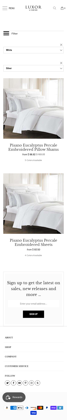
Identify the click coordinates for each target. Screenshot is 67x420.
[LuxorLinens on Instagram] (31, 383)
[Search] (56, 8)
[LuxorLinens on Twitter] (7, 383)
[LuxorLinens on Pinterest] (25, 383)
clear (61, 45)
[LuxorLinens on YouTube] (19, 383)
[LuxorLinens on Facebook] (13, 383)
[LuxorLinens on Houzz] (37, 383)
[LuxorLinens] (33, 8)
